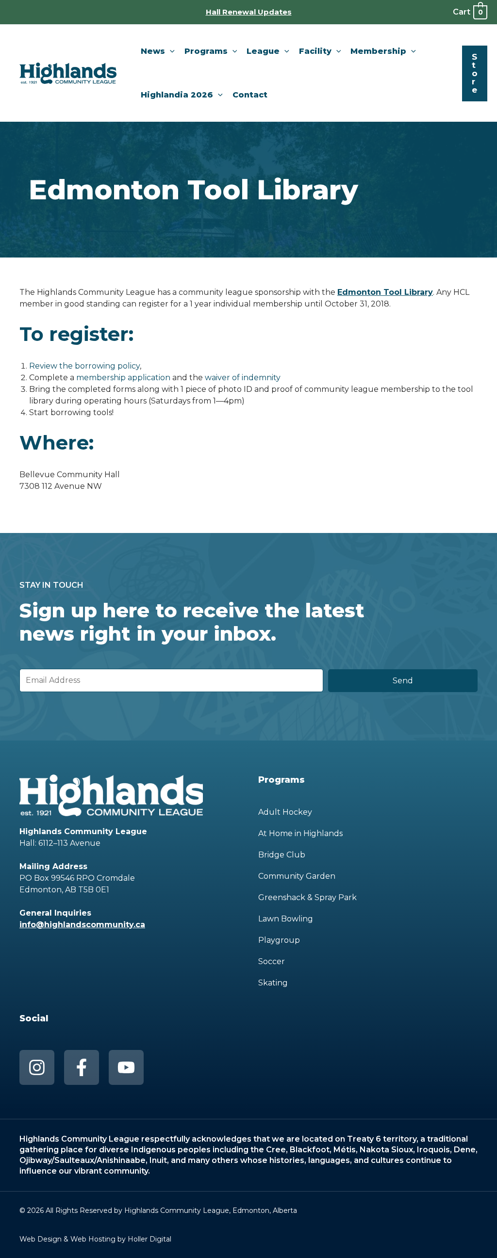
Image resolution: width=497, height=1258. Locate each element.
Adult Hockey (285, 812)
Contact (249, 94)
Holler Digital (149, 1239)
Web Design (40, 1239)
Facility (315, 51)
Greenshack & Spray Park (307, 897)
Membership (378, 51)
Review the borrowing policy (84, 366)
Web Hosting (93, 1239)
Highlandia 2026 (177, 94)
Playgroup (279, 940)
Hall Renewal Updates (249, 11)
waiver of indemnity (243, 377)
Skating (273, 982)
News (153, 51)
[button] (170, 51)
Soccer (271, 961)
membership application (123, 377)
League (263, 51)
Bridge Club (281, 854)
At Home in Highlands (300, 833)
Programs (206, 51)
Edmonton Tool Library (385, 292)
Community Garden (296, 876)
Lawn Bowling (285, 918)
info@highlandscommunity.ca (82, 924)
